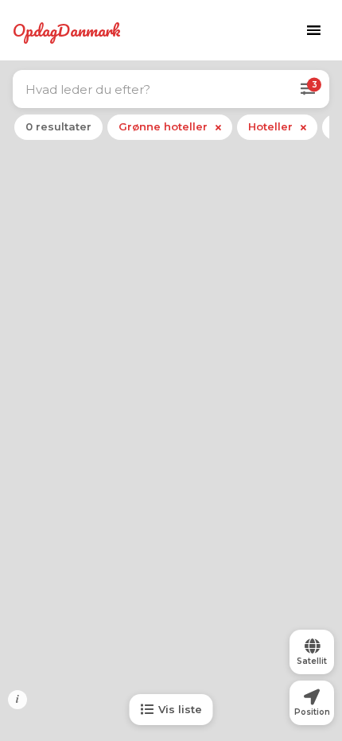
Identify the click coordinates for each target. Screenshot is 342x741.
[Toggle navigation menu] (313, 30)
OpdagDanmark (67, 30)
